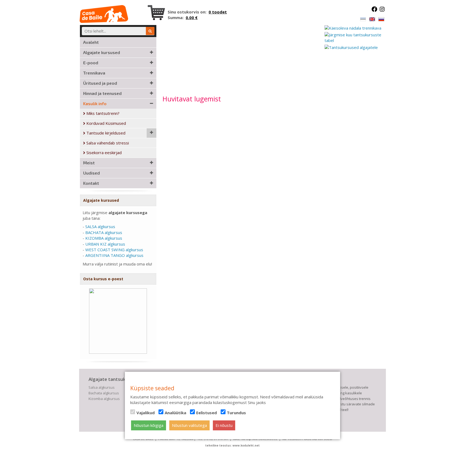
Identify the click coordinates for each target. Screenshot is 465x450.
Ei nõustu (224, 425)
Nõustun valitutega (189, 425)
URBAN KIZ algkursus (105, 244)
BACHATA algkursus (103, 232)
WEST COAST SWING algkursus (114, 249)
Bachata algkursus (104, 393)
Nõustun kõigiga (148, 425)
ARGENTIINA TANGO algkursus (114, 255)
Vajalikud (145, 412)
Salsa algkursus (102, 387)
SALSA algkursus (100, 226)
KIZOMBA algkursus (103, 238)
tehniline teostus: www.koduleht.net (232, 445)
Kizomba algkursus (104, 398)
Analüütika (175, 412)
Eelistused (206, 412)
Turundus (236, 412)
